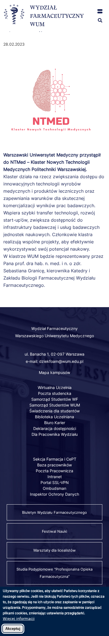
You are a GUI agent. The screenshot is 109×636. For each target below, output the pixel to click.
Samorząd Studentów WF (54, 399)
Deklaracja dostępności (54, 428)
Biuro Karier (54, 422)
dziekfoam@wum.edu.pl (61, 361)
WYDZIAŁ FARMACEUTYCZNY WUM (57, 16)
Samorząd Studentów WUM (54, 405)
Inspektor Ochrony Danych (54, 494)
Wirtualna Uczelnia (55, 387)
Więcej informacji (19, 619)
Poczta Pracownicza (54, 470)
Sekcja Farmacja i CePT (54, 459)
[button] (99, 11)
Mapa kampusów (54, 372)
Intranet (55, 476)
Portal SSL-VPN (55, 482)
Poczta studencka (54, 393)
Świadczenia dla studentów (54, 410)
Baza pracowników (54, 465)
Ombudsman (54, 488)
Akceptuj (12, 629)
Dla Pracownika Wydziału (55, 434)
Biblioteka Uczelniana (54, 416)
